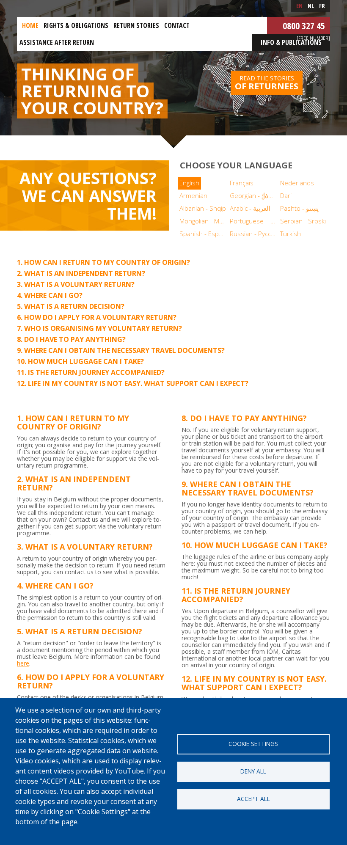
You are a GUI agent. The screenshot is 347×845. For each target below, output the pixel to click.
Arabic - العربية (250, 208)
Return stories (136, 25)
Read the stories (266, 83)
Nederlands (297, 183)
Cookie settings (253, 744)
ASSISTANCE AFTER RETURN (56, 42)
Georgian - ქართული (254, 195)
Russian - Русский (254, 233)
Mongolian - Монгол (203, 221)
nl (311, 6)
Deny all (253, 771)
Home (30, 25)
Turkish (290, 233)
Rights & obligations (76, 25)
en (299, 6)
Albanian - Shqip (202, 208)
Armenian (193, 195)
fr (322, 6)
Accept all (253, 799)
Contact (177, 25)
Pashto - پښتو (299, 208)
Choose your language (236, 165)
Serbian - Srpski (303, 221)
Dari (286, 195)
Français (241, 183)
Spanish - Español (203, 233)
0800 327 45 (304, 25)
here (23, 663)
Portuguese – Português (254, 221)
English (189, 183)
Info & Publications (291, 42)
